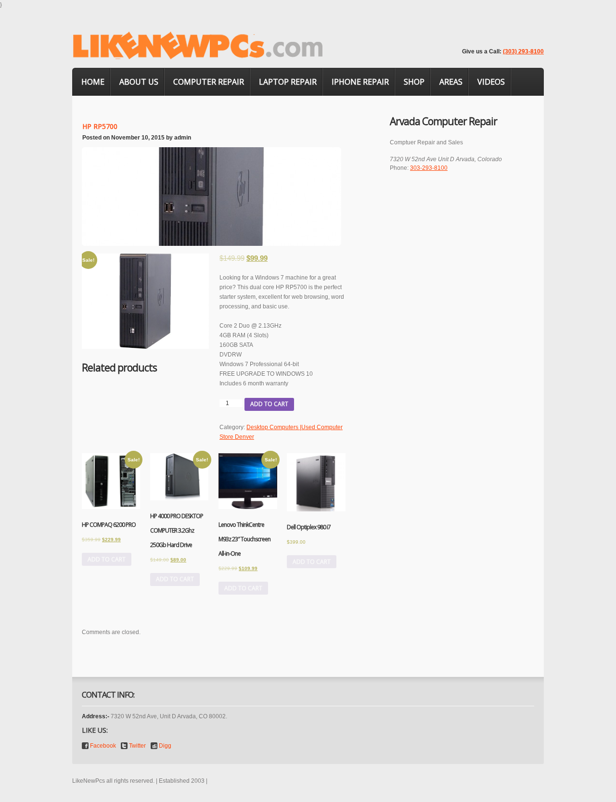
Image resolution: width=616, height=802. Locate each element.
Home (92, 81)
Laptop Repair (288, 81)
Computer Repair (208, 81)
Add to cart (269, 404)
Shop (414, 81)
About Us (138, 81)
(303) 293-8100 (523, 51)
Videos (491, 81)
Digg (165, 745)
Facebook (103, 745)
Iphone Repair (360, 81)
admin (182, 137)
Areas (450, 81)
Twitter (137, 745)
